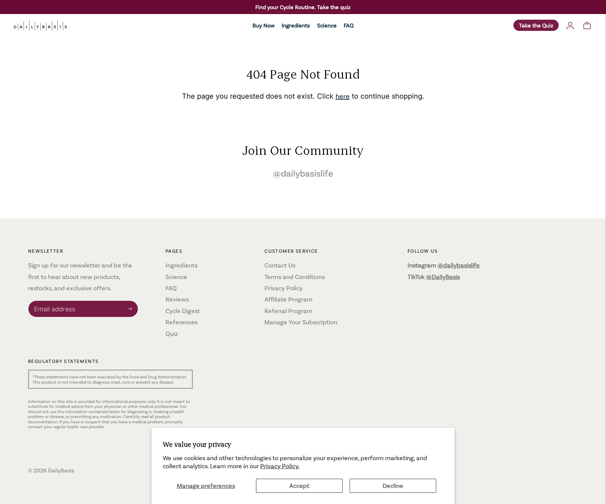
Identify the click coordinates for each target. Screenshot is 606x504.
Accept (299, 485)
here (343, 96)
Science (327, 25)
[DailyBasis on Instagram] (32, 450)
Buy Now (263, 25)
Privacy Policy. (279, 466)
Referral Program (288, 310)
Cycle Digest (183, 310)
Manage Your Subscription (300, 322)
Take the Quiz (536, 25)
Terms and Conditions (294, 276)
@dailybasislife (303, 172)
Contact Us (279, 265)
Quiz (172, 333)
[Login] (570, 25)
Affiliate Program (288, 299)
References (181, 322)
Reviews (177, 299)
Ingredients (296, 25)
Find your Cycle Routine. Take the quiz (302, 7)
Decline (393, 485)
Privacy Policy (283, 288)
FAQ (349, 25)
